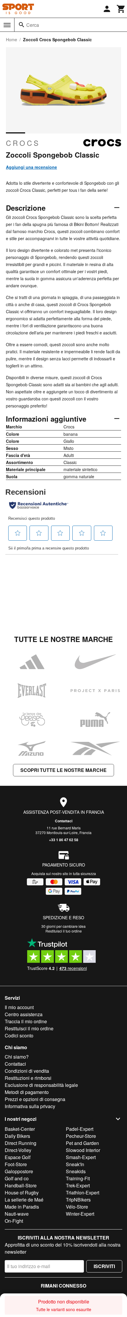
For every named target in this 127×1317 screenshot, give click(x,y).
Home (11, 39)
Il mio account (19, 1007)
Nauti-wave (17, 1213)
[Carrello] (121, 9)
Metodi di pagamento (27, 1092)
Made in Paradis (22, 1206)
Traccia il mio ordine (26, 1021)
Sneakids (76, 1171)
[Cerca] (21, 25)
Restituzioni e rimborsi (28, 1078)
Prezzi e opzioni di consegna (35, 1099)
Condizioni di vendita (27, 1070)
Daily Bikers (17, 1136)
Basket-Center (20, 1128)
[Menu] (7, 25)
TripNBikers (78, 1199)
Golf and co (17, 1178)
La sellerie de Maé (24, 1199)
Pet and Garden (82, 1143)
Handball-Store (21, 1185)
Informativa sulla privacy (30, 1106)
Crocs (23, 143)
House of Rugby (22, 1192)
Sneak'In (75, 1164)
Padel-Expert (79, 1128)
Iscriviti (104, 1266)
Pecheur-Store (81, 1136)
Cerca (32, 25)
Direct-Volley (18, 1150)
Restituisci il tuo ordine (63, 930)
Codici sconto (19, 1035)
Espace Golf (17, 1157)
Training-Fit (78, 1178)
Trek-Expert (78, 1185)
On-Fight (14, 1220)
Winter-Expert (80, 1213)
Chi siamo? (17, 1056)
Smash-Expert (81, 1157)
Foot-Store (16, 1164)
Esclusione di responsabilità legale (41, 1085)
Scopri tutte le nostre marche (63, 770)
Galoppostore (19, 1171)
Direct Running (20, 1143)
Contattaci (63, 820)
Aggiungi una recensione (31, 167)
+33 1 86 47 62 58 (63, 839)
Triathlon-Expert (82, 1192)
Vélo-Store (77, 1206)
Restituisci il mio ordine (29, 1028)
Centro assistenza (24, 1014)
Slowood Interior (83, 1150)
